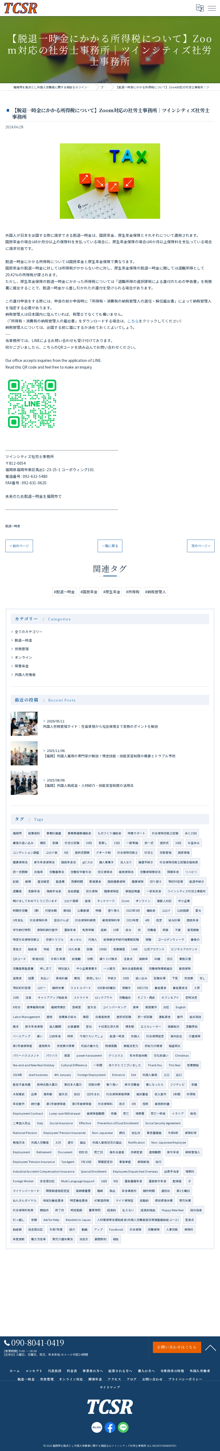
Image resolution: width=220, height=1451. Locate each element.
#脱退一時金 (64, 591)
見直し (102, 843)
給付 (159, 1162)
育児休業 (185, 1200)
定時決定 (191, 997)
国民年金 (193, 920)
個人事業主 (106, 862)
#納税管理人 (155, 591)
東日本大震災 (73, 1084)
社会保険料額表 (85, 920)
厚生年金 (173, 1152)
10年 (116, 930)
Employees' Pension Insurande (64, 1133)
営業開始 (193, 1065)
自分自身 (196, 1210)
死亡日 (98, 1152)
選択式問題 (82, 852)
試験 (90, 949)
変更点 (189, 1220)
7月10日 (86, 1162)
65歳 (157, 959)
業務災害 (185, 959)
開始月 (44, 1210)
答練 (55, 843)
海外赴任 (176, 1036)
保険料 (188, 1229)
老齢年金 (34, 891)
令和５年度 (58, 959)
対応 (166, 1007)
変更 (59, 949)
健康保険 (138, 881)
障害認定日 (105, 1162)
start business (38, 1075)
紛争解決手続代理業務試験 (121, 939)
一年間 (97, 1065)
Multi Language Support (77, 1181)
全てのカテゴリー (29, 631)
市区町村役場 (22, 988)
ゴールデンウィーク (171, 939)
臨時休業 (58, 988)
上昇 (197, 988)
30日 (126, 978)
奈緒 (194, 1084)
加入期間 (55, 1026)
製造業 (60, 881)
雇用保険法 (126, 872)
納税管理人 (192, 1152)
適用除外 (44, 1046)
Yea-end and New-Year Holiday (33, 1065)
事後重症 (125, 1162)
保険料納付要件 (47, 930)
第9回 (67, 910)
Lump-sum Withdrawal (64, 1113)
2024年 (17, 1075)
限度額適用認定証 (57, 1191)
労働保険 (154, 1229)
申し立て (46, 968)
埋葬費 (139, 1113)
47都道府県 (101, 1200)
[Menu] (212, 8)
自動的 (144, 1200)
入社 (58, 1142)
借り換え (114, 910)
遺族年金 (70, 930)
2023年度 (132, 920)
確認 (86, 1017)
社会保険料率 (38, 920)
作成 (46, 949)
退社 (71, 1142)
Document (65, 1152)
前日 (77, 1094)
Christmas (182, 1055)
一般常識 (132, 843)
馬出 (112, 1191)
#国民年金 (89, 591)
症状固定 (43, 881)
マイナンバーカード (26, 1191)
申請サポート (136, 833)
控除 (145, 1104)
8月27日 (142, 988)
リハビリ (191, 872)
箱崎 (100, 1191)
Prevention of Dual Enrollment (118, 1123)
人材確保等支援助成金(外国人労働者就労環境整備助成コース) (138, 1220)
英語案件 (151, 1007)
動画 (84, 1229)
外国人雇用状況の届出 (107, 1142)
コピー (41, 988)
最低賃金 (160, 988)
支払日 (135, 1133)
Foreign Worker (23, 1181)
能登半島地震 (22, 1084)
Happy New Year (173, 1210)
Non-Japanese (102, 1133)
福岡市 (17, 833)
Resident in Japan (78, 1220)
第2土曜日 (183, 1191)
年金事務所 (129, 1191)
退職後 (17, 891)
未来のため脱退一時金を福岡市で (33, 496)
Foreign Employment (92, 1075)
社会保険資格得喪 (118, 1094)
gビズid (87, 862)
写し (203, 978)
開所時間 (149, 1191)
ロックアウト (104, 997)
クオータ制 (103, 852)
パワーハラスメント (26, 1055)
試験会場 (160, 978)
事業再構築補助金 (79, 833)
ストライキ (81, 997)
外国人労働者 (25, 674)
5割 (36, 910)
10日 (178, 843)
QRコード (19, 959)
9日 (115, 1181)
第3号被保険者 (81, 1104)
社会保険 (135, 1229)
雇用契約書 (162, 1104)
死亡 (126, 1113)
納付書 (35, 1104)
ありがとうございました (125, 1065)
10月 (16, 997)
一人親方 (109, 968)
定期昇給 (192, 1026)
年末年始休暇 (138, 1055)
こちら (133, 320)
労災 (170, 959)
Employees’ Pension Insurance (34, 1162)
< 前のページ (19, 545)
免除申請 (88, 930)
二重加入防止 (22, 1123)
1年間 (176, 1094)
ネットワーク (106, 901)
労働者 (151, 930)
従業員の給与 (67, 1017)
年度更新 (19, 1239)
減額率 (143, 959)
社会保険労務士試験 (165, 833)
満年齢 (47, 1094)
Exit (133, 1075)
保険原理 (143, 1162)
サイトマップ (110, 1387)
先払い (45, 978)
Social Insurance (61, 1123)
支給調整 (73, 891)
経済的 (111, 1210)
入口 (167, 1075)
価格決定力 (130, 1046)
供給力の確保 (153, 1046)
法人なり (126, 862)
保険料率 (191, 1133)
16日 (104, 1181)
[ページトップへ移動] (210, 1347)
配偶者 (177, 1181)
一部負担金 (153, 891)
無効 (77, 978)
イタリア (178, 1113)
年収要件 (19, 1104)
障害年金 (22, 665)
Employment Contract (28, 1113)
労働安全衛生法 (81, 872)
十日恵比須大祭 (108, 1026)
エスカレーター (151, 1026)
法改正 (83, 1239)
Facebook (116, 1229)
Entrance (118, 1075)
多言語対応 (47, 1181)
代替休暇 (51, 910)
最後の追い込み (23, 843)
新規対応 (38, 959)
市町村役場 (175, 881)
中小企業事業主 (86, 968)
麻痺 (28, 881)
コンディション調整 (26, 852)
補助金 (150, 910)
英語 (67, 1055)
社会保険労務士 (127, 852)
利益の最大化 (90, 1046)
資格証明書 (132, 891)
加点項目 (195, 1017)
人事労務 (172, 1229)
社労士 (148, 852)
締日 (122, 1133)
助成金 (32, 949)
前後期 (76, 959)
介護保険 (194, 1036)
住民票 (188, 978)
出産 (34, 1094)
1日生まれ (93, 1094)
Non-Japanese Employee (168, 1142)
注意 (28, 997)
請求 (16, 1026)
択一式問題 (20, 872)
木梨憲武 (19, 1094)
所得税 (191, 1094)
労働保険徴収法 (150, 872)
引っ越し (19, 1220)
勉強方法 (19, 1142)
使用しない (93, 978)
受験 (148, 939)
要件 (180, 1017)
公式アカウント (154, 949)
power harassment (89, 1055)
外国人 (135, 1036)
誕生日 (63, 1094)
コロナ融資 (71, 901)
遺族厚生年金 (157, 1181)
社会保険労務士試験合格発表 (179, 862)
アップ (98, 1229)
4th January (62, 1075)
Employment (21, 1152)
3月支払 (18, 920)
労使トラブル (55, 939)
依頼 (34, 1220)
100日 (103, 949)
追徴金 (17, 978)
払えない (128, 1210)
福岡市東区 (58, 1007)
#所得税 (133, 591)
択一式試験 (145, 1017)
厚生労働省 (132, 1084)
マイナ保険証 (124, 1200)
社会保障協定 (155, 1036)
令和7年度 (56, 1229)
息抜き (17, 949)
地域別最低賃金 (53, 1200)
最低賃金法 (180, 988)
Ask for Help (51, 1220)
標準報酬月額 (36, 1007)
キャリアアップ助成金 (52, 997)
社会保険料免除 (23, 1210)
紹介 (72, 1229)
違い (40, 1036)
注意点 (128, 959)
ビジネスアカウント (184, 949)
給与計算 (174, 920)
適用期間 (155, 1152)
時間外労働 (20, 910)
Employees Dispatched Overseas (135, 1171)
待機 (114, 1113)
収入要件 (160, 1094)
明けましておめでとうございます (35, 901)
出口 (179, 1075)
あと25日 (191, 833)
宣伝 (89, 1026)
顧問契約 (101, 1239)
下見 (175, 978)
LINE (134, 949)
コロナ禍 (51, 852)
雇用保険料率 (111, 920)
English (181, 1007)
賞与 (198, 910)
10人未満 (74, 949)
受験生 (126, 988)
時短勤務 (76, 1210)
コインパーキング (114, 1007)
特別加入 (64, 968)
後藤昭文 (173, 1026)
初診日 (83, 1152)
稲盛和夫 (175, 1046)
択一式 (149, 843)
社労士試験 (72, 843)
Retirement (44, 1152)
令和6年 (173, 1133)
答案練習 (119, 949)
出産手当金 (171, 1171)
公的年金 (55, 1036)
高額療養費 (83, 1191)
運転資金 (165, 1017)
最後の (195, 939)
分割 (90, 959)
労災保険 (92, 891)
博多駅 (129, 1026)
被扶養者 (142, 1094)
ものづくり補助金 (109, 833)
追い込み (141, 978)
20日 (89, 843)
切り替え (156, 881)
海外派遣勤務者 (132, 968)
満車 (136, 1007)
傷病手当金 (53, 891)
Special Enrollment (94, 1171)
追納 (104, 930)
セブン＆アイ (170, 997)
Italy (40, 1123)
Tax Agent (67, 1162)
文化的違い (161, 1055)
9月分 (16, 1007)
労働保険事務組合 (161, 968)
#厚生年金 (111, 591)
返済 (88, 901)
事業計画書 (53, 833)
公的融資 (183, 910)
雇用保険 (185, 968)
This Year (174, 1065)
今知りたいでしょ (91, 1036)
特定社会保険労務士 (26, 939)
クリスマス (115, 1055)
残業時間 (77, 881)
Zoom (125, 901)
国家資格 (184, 852)
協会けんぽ (61, 920)
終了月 (59, 1210)
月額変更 (136, 1152)
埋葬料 (189, 1171)
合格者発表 (102, 1017)
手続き (112, 978)
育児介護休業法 (62, 1239)
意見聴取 (193, 930)
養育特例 (95, 1210)
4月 (147, 920)
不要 (178, 930)
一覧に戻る (110, 545)
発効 (193, 1113)
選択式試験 (123, 1017)
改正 (122, 1104)
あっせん (76, 939)
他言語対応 (35, 1229)
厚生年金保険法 (44, 862)
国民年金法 (68, 862)
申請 (98, 910)
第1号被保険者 (56, 1104)
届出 (83, 1142)
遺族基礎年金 (133, 1181)
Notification (136, 1142)
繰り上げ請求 (108, 959)
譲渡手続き (145, 862)
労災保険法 (105, 872)
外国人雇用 (149, 1075)
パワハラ (52, 1055)
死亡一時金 (158, 1113)
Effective (85, 1123)
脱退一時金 (12, 526)
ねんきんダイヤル (24, 1200)
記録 (16, 881)
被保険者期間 (95, 1113)
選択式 (164, 843)
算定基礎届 (154, 1133)
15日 (117, 843)
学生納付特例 (22, 930)
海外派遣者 (116, 1152)
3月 (133, 1104)
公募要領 (83, 910)
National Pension (25, 1133)
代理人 (92, 939)
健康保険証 (111, 891)
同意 (165, 930)
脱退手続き (196, 881)
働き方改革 (38, 1239)
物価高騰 (111, 1046)
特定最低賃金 (79, 1200)
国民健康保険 (116, 881)
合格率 (38, 872)
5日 (66, 852)
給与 (128, 930)
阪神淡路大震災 (47, 1084)
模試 (43, 843)
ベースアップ (21, 1036)
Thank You (155, 1065)
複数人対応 (164, 901)
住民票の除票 (66, 1046)
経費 (31, 978)
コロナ (166, 910)
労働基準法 (56, 872)
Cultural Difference (74, 1065)
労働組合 (125, 997)
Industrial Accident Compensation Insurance (43, 1171)
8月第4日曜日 (107, 988)
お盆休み (194, 843)
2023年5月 (133, 910)
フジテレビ (177, 1084)
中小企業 (184, 901)
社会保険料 (105, 1104)
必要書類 (73, 1026)
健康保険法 (20, 862)
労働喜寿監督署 (23, 968)
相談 (116, 1239)
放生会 (91, 1007)
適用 (49, 1017)
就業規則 (34, 833)
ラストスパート (81, 988)
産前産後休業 (164, 1200)
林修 (70, 1036)
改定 (159, 920)
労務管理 (22, 648)
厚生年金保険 (34, 1026)
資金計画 (62, 978)
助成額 (17, 1229)
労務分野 (94, 1084)
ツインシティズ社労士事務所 (187, 891)
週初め (165, 1191)
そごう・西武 (146, 997)
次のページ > (200, 545)
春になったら (155, 1084)
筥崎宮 (76, 1007)
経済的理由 (148, 1210)
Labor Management (26, 1017)
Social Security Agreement (163, 1123)
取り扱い (112, 1084)
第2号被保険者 (22, 1046)
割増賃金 (95, 881)
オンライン (23, 657)
